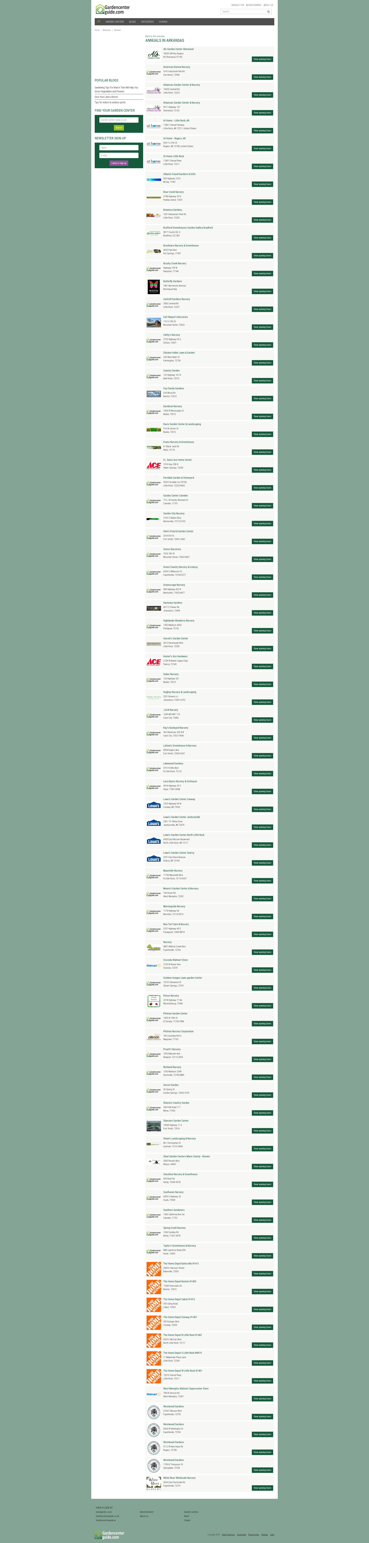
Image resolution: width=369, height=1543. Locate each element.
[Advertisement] (119, 55)
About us (268, 5)
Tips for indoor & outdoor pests (110, 102)
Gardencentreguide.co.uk (107, 1516)
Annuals (117, 30)
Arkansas (107, 30)
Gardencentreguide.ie (106, 1520)
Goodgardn (241, 1534)
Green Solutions (228, 1534)
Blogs (132, 21)
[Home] (99, 21)
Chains (163, 21)
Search (119, 127)
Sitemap (264, 1534)
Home (97, 30)
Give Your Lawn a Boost (106, 96)
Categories (147, 21)
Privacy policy (253, 1534)
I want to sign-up (118, 163)
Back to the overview (155, 36)
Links (272, 1534)
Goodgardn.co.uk (104, 1512)
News (186, 1516)
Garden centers (115, 21)
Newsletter (237, 5)
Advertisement (254, 5)
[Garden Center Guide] (113, 8)
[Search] (267, 11)
